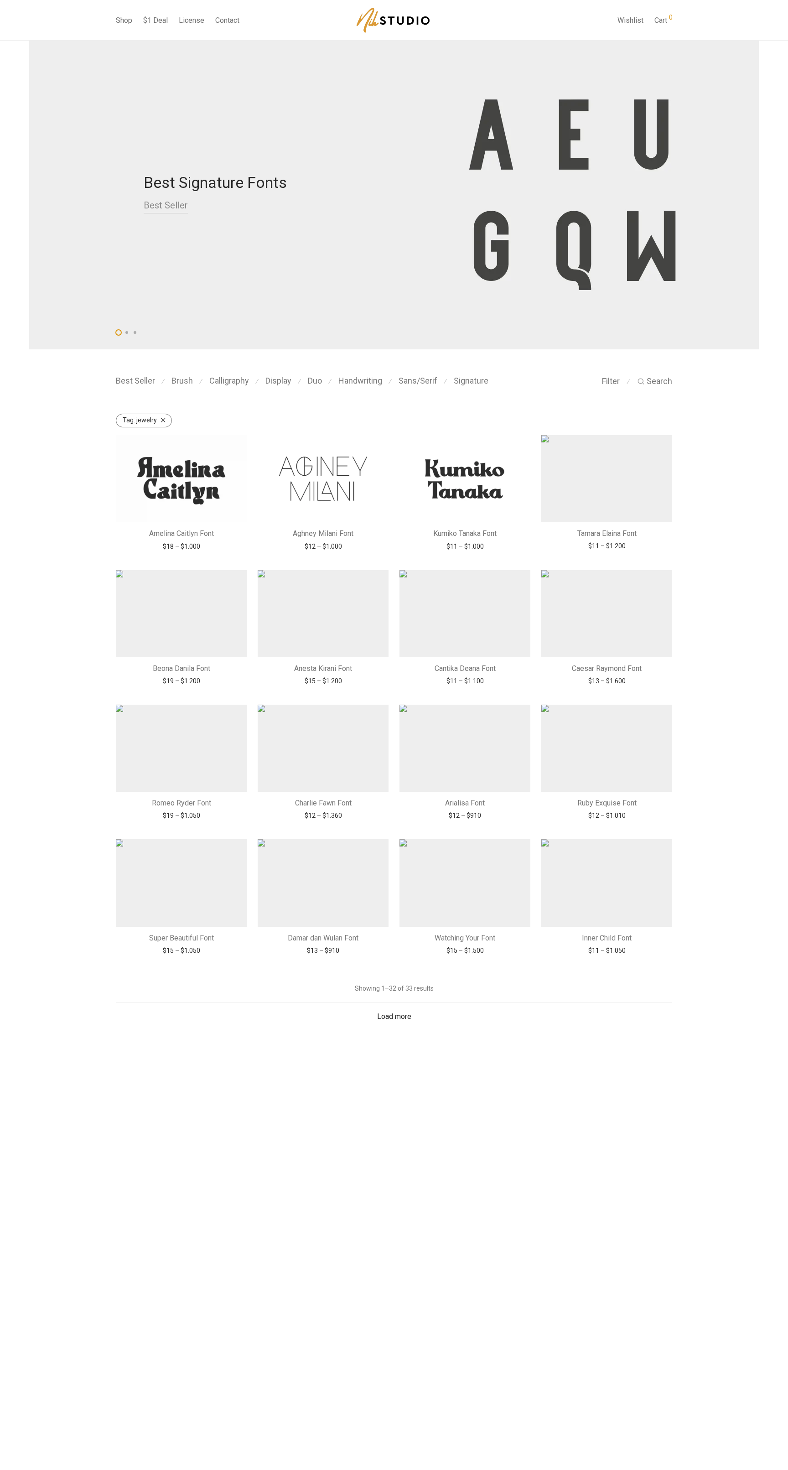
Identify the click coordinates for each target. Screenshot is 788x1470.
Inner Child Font (607, 938)
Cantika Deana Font (465, 668)
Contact (227, 20)
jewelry (140, 420)
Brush (182, 380)
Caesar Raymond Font (607, 668)
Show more (181, 546)
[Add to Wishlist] (235, 446)
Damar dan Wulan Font (323, 938)
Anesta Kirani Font (323, 668)
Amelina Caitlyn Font (181, 533)
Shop (124, 20)
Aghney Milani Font (323, 533)
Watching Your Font (465, 938)
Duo (315, 380)
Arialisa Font (465, 803)
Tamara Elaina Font (607, 533)
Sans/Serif (418, 380)
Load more (394, 1016)
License (191, 20)
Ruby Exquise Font (607, 803)
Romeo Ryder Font (181, 803)
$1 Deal (155, 20)
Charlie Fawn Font (323, 803)
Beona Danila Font (181, 668)
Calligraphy (229, 380)
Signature (471, 380)
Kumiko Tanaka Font (465, 533)
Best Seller (166, 205)
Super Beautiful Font (181, 938)
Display (278, 380)
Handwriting (360, 380)
